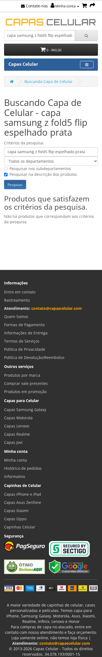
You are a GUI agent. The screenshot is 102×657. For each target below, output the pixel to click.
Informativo (14, 476)
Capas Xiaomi (16, 510)
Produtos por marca (22, 375)
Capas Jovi (13, 442)
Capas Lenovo (16, 426)
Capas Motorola (18, 417)
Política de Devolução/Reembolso (34, 357)
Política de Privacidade (24, 349)
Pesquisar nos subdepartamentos (40, 168)
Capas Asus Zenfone (22, 502)
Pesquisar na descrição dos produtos (43, 174)
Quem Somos (16, 316)
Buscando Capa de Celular (48, 81)
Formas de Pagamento (24, 324)
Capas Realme (17, 434)
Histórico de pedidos (23, 468)
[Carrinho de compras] (84, 5)
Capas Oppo (15, 518)
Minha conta (65, 6)
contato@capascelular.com (56, 308)
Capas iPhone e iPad (22, 494)
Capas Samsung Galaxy (25, 409)
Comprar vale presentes (26, 383)
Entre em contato (19, 292)
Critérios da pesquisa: (24, 142)
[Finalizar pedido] (92, 5)
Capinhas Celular (19, 527)
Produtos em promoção (25, 391)
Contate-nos (36, 5)
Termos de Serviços (21, 341)
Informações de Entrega (26, 332)
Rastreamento (17, 300)
